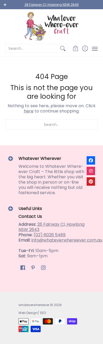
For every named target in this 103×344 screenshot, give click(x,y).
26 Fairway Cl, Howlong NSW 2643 (52, 4)
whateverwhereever (33, 305)
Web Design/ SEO (32, 313)
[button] (75, 48)
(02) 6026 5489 (49, 235)
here (29, 111)
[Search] (63, 48)
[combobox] (32, 48)
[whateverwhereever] (51, 26)
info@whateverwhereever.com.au (66, 240)
